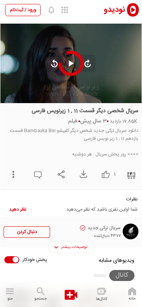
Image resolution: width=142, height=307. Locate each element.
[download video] (81, 174)
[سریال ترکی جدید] (130, 231)
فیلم (72, 121)
